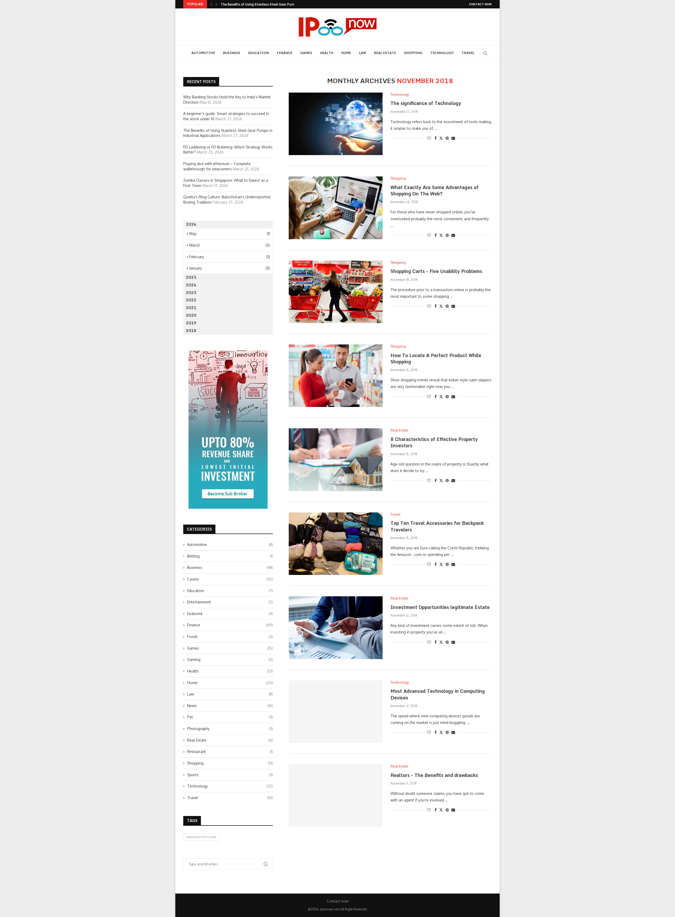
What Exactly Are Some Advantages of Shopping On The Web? (434, 190)
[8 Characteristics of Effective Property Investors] (336, 459)
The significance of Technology (425, 103)
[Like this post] (429, 138)
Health (326, 52)
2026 (191, 224)
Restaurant (230, 751)
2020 (191, 315)
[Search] (485, 53)
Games (306, 52)
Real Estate (385, 52)
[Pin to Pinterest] (447, 138)
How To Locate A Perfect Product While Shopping (435, 358)
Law (362, 52)
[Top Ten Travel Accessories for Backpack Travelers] (336, 543)
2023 (191, 293)
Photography (230, 728)
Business (231, 52)
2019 (191, 323)
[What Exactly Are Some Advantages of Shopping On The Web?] (336, 207)
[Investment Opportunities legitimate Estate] (336, 627)
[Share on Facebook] (436, 138)
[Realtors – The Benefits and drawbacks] (336, 795)
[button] (211, 4)
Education (258, 52)
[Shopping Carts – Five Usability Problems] (336, 292)
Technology (442, 52)
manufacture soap (201, 837)
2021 (191, 308)
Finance (284, 52)
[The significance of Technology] (336, 124)
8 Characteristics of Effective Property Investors (434, 442)
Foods (230, 636)
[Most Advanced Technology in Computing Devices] (336, 711)
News (230, 705)
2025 (191, 277)
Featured (230, 613)
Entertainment (230, 602)
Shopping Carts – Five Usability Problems (436, 271)
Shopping (413, 52)
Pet (230, 717)
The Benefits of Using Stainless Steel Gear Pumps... (261, 4)
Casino (230, 579)
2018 (191, 331)
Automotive (203, 52)
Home (346, 52)
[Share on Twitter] (441, 138)
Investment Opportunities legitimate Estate (440, 607)
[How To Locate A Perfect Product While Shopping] (336, 375)
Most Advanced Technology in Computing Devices (437, 694)
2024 (191, 285)
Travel (468, 52)
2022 (191, 300)
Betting (230, 556)
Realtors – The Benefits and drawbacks (434, 775)
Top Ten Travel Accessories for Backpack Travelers (437, 526)
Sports (230, 774)
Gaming (230, 659)
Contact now (480, 4)
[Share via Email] (453, 138)
